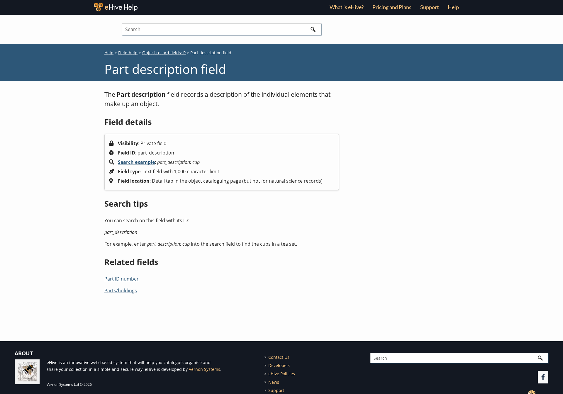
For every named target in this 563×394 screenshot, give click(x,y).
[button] (313, 29)
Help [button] (453, 7)
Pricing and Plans (391, 7)
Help (108, 52)
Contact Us (278, 357)
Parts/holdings (120, 290)
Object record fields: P (164, 52)
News (273, 382)
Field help (128, 52)
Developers (279, 365)
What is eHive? (347, 7)
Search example (136, 162)
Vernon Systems (204, 369)
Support (429, 7)
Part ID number (121, 279)
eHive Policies (281, 373)
